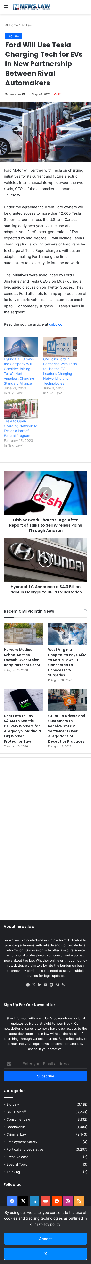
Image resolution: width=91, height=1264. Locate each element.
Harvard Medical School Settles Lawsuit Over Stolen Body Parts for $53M (22, 657)
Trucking (13, 1172)
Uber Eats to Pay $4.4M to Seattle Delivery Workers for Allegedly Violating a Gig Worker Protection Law (22, 728)
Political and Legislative (25, 1149)
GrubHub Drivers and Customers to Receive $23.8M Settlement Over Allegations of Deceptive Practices (66, 728)
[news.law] (31, 7)
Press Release (18, 1157)
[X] (34, 985)
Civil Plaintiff (16, 1112)
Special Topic (17, 1164)
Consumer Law (18, 1119)
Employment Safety (22, 1142)
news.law (15, 94)
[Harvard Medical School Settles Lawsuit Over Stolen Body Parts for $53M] (23, 634)
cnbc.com (57, 324)
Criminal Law (17, 1134)
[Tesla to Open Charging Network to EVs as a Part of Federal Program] (21, 409)
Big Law (26, 25)
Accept (45, 1238)
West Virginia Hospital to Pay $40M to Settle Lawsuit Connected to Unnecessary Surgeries (67, 662)
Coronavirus (16, 1127)
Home (13, 25)
